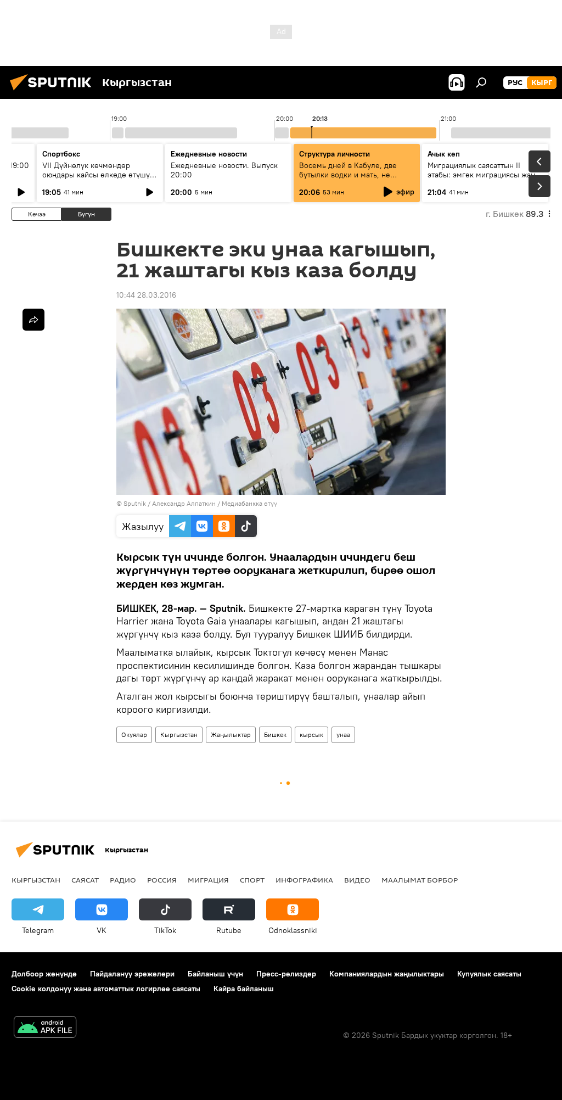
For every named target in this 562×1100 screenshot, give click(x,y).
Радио (123, 880)
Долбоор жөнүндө (44, 974)
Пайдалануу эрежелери (132, 974)
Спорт (252, 880)
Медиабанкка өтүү (249, 503)
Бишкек (275, 734)
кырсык (311, 734)
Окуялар (134, 734)
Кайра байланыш (243, 988)
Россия (162, 880)
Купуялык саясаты (489, 974)
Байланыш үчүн (215, 974)
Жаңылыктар (231, 734)
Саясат (85, 880)
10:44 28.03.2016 (146, 295)
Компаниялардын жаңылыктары (386, 974)
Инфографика (304, 880)
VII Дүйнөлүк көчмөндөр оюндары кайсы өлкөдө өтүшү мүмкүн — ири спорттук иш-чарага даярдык (96, 179)
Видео (357, 880)
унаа (343, 734)
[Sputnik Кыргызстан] (53, 92)
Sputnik (134, 503)
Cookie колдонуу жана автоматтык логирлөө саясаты (106, 988)
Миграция (208, 880)
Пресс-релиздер (286, 974)
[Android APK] (45, 1028)
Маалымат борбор (419, 880)
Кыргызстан (179, 734)
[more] (33, 320)
